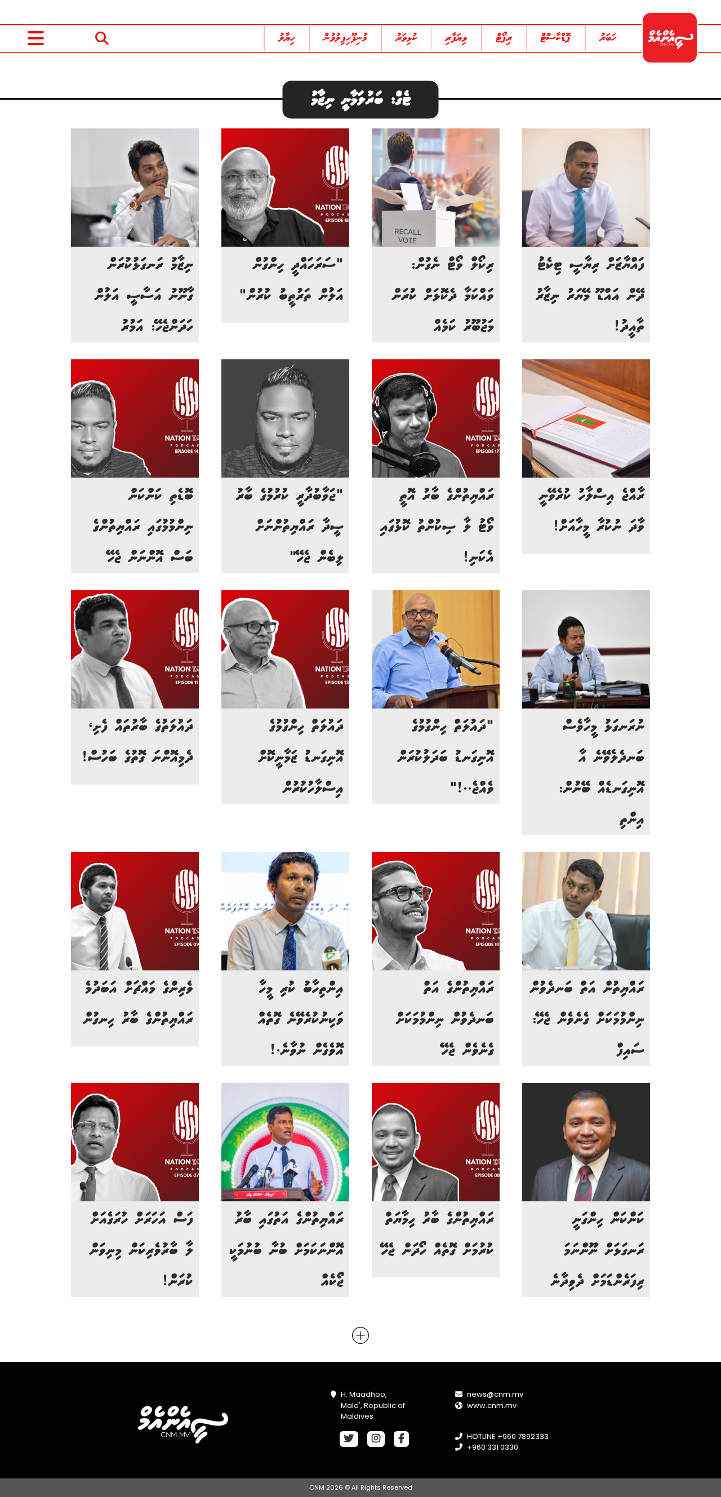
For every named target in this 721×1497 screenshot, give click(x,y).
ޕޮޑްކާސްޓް (556, 38)
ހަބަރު (608, 38)
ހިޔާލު (287, 38)
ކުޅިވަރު (406, 38)
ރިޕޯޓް (504, 38)
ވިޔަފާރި (456, 38)
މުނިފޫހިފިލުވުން (345, 38)
